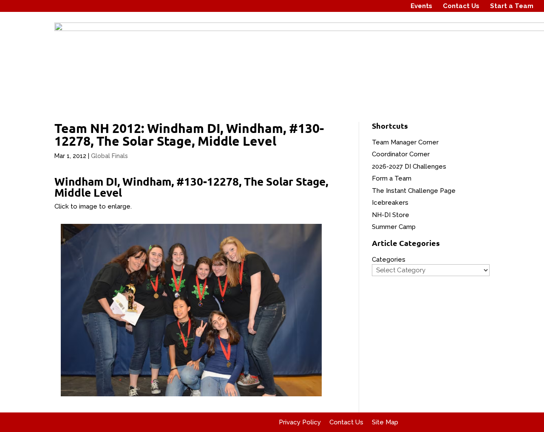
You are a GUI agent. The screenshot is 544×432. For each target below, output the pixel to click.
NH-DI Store (390, 215)
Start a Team (511, 6)
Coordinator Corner (401, 154)
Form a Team (391, 178)
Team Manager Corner (405, 142)
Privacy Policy (300, 422)
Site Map (385, 422)
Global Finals (109, 155)
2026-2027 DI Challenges (409, 166)
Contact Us (461, 6)
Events (421, 6)
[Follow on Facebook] (362, 6)
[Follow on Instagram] (378, 6)
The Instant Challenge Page (414, 191)
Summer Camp (394, 227)
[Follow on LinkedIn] (394, 6)
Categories (388, 259)
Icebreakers (390, 202)
